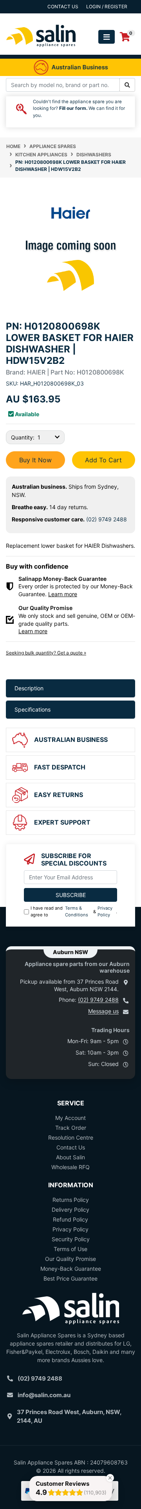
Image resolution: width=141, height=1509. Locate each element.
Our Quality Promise (70, 1258)
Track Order (70, 1127)
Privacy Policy (105, 911)
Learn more (62, 594)
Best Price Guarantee (70, 1278)
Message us (103, 1011)
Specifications (32, 709)
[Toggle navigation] (106, 37)
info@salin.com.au (44, 1395)
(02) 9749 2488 (106, 519)
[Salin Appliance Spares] (41, 50)
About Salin (70, 1157)
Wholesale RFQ (70, 1167)
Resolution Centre (70, 1137)
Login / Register (106, 6)
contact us (62, 6)
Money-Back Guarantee (70, 1268)
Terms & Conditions (76, 911)
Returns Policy (70, 1199)
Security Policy (71, 1239)
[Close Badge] (110, 1478)
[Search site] (127, 85)
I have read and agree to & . (74, 911)
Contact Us (70, 1147)
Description (28, 688)
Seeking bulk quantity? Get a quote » (46, 653)
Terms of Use (70, 1249)
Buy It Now (35, 460)
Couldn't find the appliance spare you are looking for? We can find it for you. (79, 108)
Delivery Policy (70, 1209)
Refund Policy (70, 1219)
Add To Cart (103, 460)
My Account (70, 1117)
